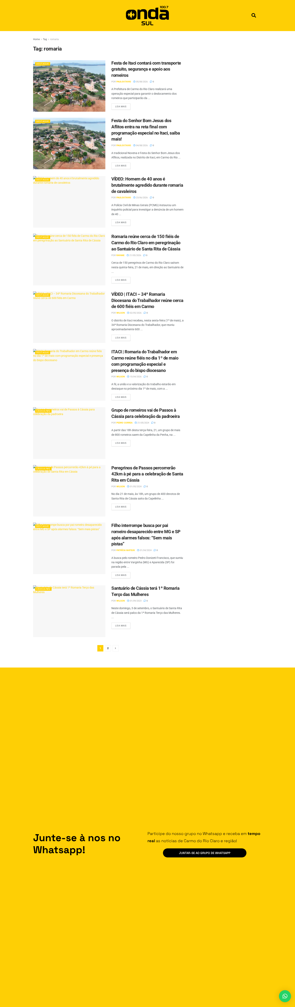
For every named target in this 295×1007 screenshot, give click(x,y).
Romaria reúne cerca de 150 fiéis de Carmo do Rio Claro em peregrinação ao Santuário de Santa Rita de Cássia (145, 242)
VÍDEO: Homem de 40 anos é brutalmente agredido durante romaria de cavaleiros (147, 185)
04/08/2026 (141, 145)
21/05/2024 (143, 422)
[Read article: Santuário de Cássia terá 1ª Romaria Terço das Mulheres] (69, 611)
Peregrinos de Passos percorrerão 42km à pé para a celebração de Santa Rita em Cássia (147, 474)
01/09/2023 (135, 601)
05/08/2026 (141, 81)
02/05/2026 (135, 313)
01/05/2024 (135, 486)
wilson (120, 313)
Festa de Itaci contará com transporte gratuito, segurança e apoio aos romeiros (146, 69)
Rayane (120, 255)
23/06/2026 (141, 197)
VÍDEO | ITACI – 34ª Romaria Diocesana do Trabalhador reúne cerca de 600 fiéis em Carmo (147, 300)
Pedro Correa (124, 422)
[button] (253, 15)
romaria (54, 39)
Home (36, 39)
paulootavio (123, 81)
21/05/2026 (135, 255)
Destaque (42, 64)
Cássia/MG (43, 411)
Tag (45, 39)
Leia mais (122, 105)
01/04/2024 (145, 550)
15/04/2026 (135, 376)
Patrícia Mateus (125, 550)
